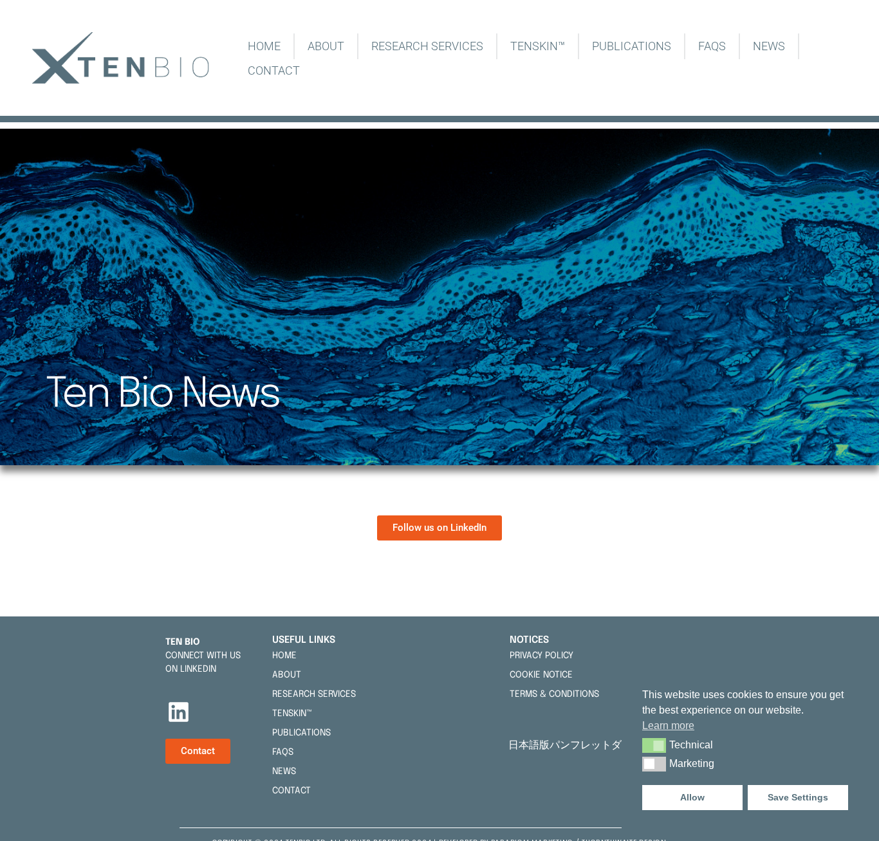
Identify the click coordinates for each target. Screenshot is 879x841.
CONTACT (274, 70)
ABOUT (326, 46)
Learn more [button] (668, 725)
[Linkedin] (178, 712)
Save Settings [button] (798, 797)
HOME (264, 46)
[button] (654, 745)
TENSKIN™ (537, 46)
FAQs (712, 46)
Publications (631, 46)
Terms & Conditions (554, 694)
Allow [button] (692, 797)
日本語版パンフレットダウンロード (593, 745)
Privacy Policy (541, 655)
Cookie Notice (541, 674)
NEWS (769, 46)
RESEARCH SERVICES (427, 46)
